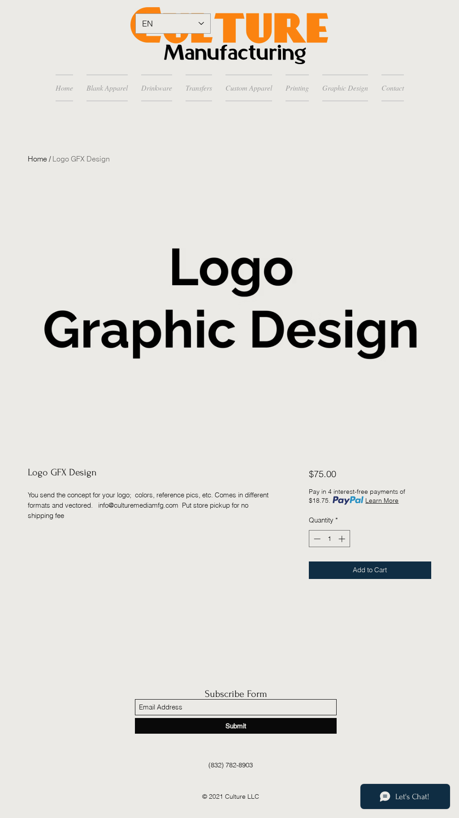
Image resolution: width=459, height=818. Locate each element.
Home (37, 158)
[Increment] (343, 539)
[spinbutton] (329, 539)
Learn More (381, 500)
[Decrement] (316, 539)
